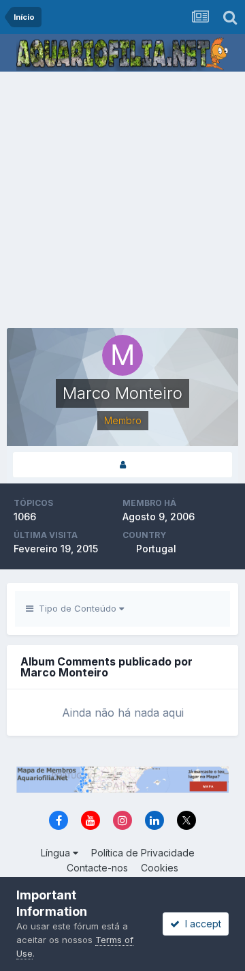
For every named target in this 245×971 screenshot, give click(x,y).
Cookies (159, 867)
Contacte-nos (97, 867)
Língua (57, 852)
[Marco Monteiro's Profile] (122, 464)
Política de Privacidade (143, 852)
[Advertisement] (122, 201)
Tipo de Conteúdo (76, 608)
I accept (200, 923)
